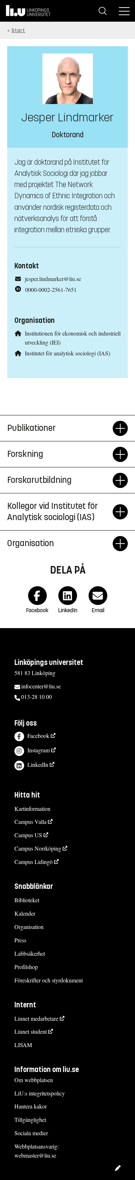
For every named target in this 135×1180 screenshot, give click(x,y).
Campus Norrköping (37, 848)
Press (20, 940)
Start (18, 30)
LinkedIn (37, 764)
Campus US (28, 835)
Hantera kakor (30, 1106)
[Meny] (124, 11)
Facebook (38, 735)
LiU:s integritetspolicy (39, 1093)
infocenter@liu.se (41, 686)
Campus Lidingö (33, 861)
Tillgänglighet (30, 1119)
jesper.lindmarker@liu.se (53, 278)
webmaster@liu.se (35, 1155)
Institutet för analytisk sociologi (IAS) (67, 353)
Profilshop (26, 967)
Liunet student (30, 1031)
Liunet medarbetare (36, 1018)
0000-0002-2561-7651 (51, 289)
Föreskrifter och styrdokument (48, 980)
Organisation (29, 926)
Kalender (24, 913)
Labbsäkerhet (29, 953)
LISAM (23, 1045)
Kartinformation (32, 808)
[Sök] (102, 11)
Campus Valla (30, 821)
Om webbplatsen (33, 1080)
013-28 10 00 (36, 696)
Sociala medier (31, 1133)
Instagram (38, 750)
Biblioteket (26, 900)
